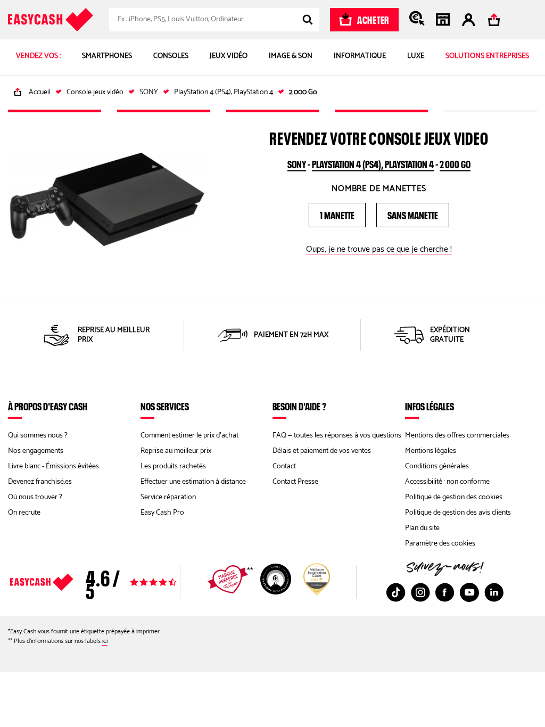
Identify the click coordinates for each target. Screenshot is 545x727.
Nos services (165, 406)
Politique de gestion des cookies (453, 497)
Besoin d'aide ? (299, 406)
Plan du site (422, 528)
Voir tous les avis (115, 582)
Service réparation (168, 497)
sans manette (412, 214)
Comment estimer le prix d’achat (189, 435)
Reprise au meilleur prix (176, 451)
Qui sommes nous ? (38, 435)
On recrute (24, 513)
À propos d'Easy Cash (47, 406)
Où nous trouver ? (35, 497)
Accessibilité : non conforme (447, 482)
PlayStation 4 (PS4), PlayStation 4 (373, 163)
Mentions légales (430, 451)
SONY (296, 163)
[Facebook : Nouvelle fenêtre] (445, 592)
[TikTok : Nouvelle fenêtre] (396, 592)
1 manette (337, 214)
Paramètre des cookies (440, 544)
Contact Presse (295, 482)
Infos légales (429, 406)
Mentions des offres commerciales (457, 435)
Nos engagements (35, 451)
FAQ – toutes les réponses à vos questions (336, 435)
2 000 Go (455, 163)
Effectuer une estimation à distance (193, 482)
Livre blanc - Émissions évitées (53, 466)
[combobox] (214, 19)
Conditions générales (437, 466)
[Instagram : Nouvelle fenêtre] (420, 592)
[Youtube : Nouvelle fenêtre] (469, 592)
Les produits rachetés (173, 466)
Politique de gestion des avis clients (458, 513)
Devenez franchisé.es (40, 482)
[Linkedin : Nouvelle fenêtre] (493, 592)
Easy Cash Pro (162, 513)
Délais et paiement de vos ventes (321, 451)
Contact (284, 466)
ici (105, 641)
